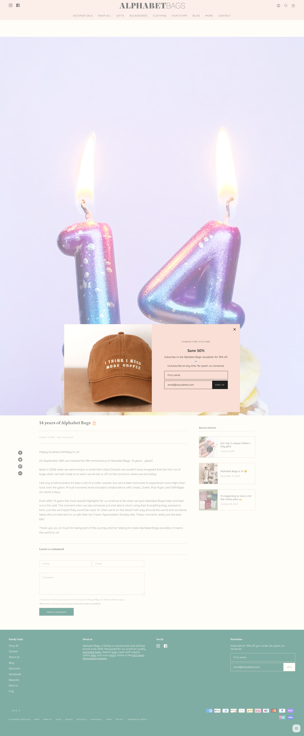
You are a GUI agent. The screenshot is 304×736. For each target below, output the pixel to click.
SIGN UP (219, 385)
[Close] (234, 329)
